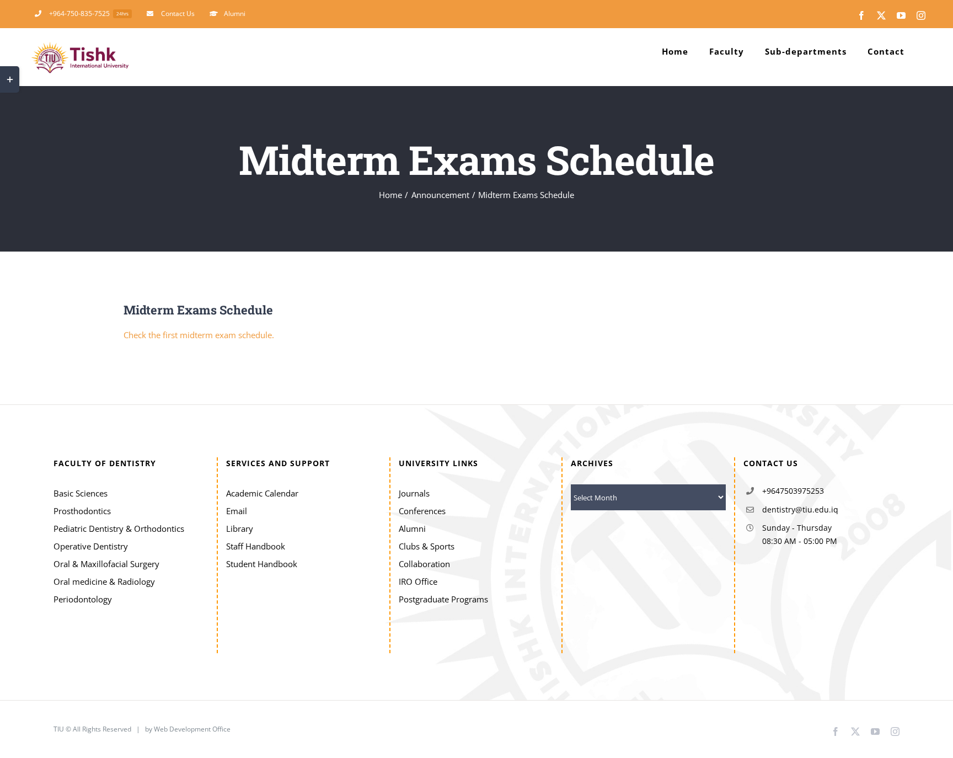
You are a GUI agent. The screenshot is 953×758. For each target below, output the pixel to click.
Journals (414, 493)
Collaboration (424, 563)
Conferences (422, 510)
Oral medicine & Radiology (104, 581)
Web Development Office (193, 729)
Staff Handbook (255, 546)
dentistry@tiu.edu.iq (800, 509)
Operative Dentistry (90, 546)
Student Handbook (261, 563)
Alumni (412, 528)
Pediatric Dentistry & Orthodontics (118, 528)
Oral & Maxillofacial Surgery (106, 563)
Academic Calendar (262, 493)
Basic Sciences (80, 493)
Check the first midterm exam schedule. (199, 334)
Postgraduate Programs (443, 599)
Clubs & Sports (426, 546)
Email (236, 510)
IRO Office (418, 581)
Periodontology (82, 599)
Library (239, 528)
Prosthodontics (82, 510)
